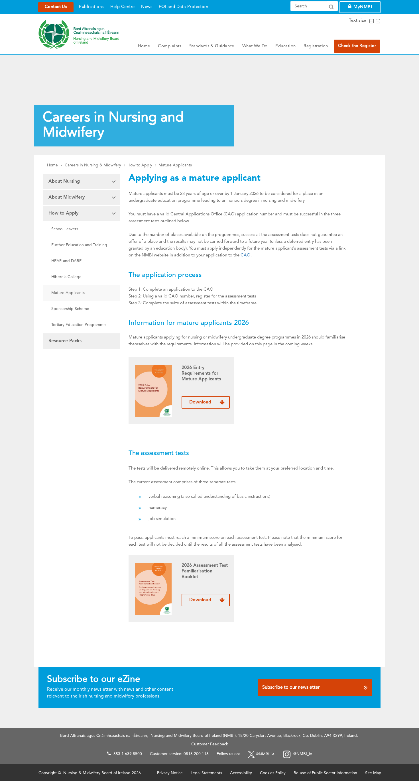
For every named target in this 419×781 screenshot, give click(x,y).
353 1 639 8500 (127, 754)
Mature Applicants (68, 293)
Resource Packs (65, 341)
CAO (246, 255)
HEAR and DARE (66, 261)
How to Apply (139, 165)
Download (200, 402)
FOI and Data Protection (183, 7)
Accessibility (241, 773)
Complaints (169, 46)
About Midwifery (66, 197)
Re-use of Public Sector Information (325, 773)
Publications (91, 7)
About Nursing (64, 181)
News (146, 7)
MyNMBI (362, 7)
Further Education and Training (79, 245)
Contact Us (56, 7)
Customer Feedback (209, 744)
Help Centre (122, 7)
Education (285, 46)
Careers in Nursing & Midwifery (93, 165)
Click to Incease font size (378, 21)
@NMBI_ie (265, 754)
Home (144, 46)
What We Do (255, 46)
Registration (316, 46)
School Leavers (64, 229)
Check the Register (357, 46)
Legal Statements (206, 773)
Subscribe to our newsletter (291, 687)
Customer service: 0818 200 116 (179, 754)
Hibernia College (66, 277)
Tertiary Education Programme (78, 325)
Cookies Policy (273, 773)
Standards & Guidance (211, 46)
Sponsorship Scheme (70, 309)
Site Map (373, 773)
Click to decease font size (371, 21)
